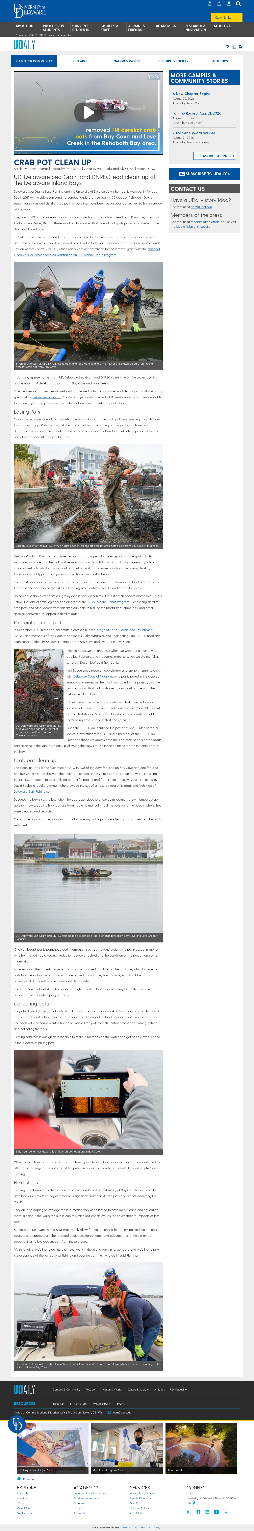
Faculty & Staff (109, 28)
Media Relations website (193, 226)
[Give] (229, 4)
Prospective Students (54, 28)
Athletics (222, 26)
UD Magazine (178, 1389)
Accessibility (154, 1528)
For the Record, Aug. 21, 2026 (197, 113)
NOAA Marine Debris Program (108, 602)
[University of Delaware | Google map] (193, 1503)
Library (77, 1508)
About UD (24, 26)
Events (121, 1403)
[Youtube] (216, 1513)
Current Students (80, 28)
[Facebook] (198, 1513)
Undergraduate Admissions (89, 1493)
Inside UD (58, 1403)
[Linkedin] (207, 1513)
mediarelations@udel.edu (208, 222)
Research (81, 61)
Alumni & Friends (136, 28)
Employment (24, 1513)
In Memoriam (78, 1403)
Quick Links (223, 17)
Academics (166, 26)
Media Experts (102, 1403)
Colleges (78, 1503)
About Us (22, 1493)
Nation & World (127, 61)
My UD (134, 1503)
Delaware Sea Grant (47, 397)
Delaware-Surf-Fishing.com (33, 791)
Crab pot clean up (66, 35)
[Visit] (210, 4)
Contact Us (193, 1493)
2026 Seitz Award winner (194, 133)
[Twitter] (225, 1513)
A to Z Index (137, 1513)
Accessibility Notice (142, 1493)
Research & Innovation (195, 28)
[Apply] (219, 4)
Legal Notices (140, 1528)
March (51, 35)
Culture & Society (173, 61)
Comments (126, 1528)
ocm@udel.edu (201, 207)
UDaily (31, 35)
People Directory (140, 1498)
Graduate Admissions (86, 1498)
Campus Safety (139, 1508)
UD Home (18, 35)
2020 (40, 35)
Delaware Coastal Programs (93, 676)
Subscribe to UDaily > (207, 173)
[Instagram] (189, 1513)
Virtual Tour (24, 1508)
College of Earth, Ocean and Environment (123, 630)
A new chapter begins (191, 93)
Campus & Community (34, 61)
